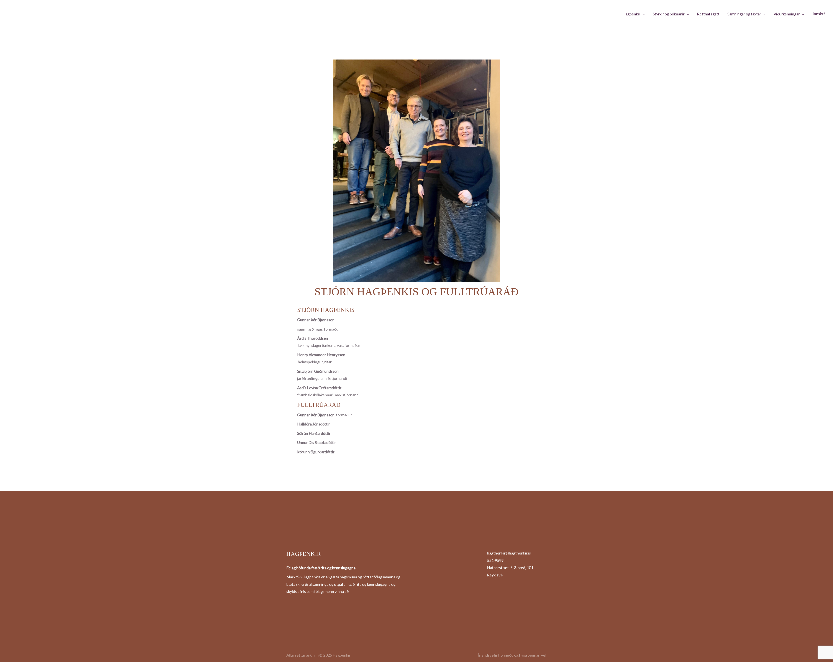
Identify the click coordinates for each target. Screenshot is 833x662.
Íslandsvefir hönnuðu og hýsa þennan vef (512, 655)
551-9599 (495, 560)
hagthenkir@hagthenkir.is (509, 553)
